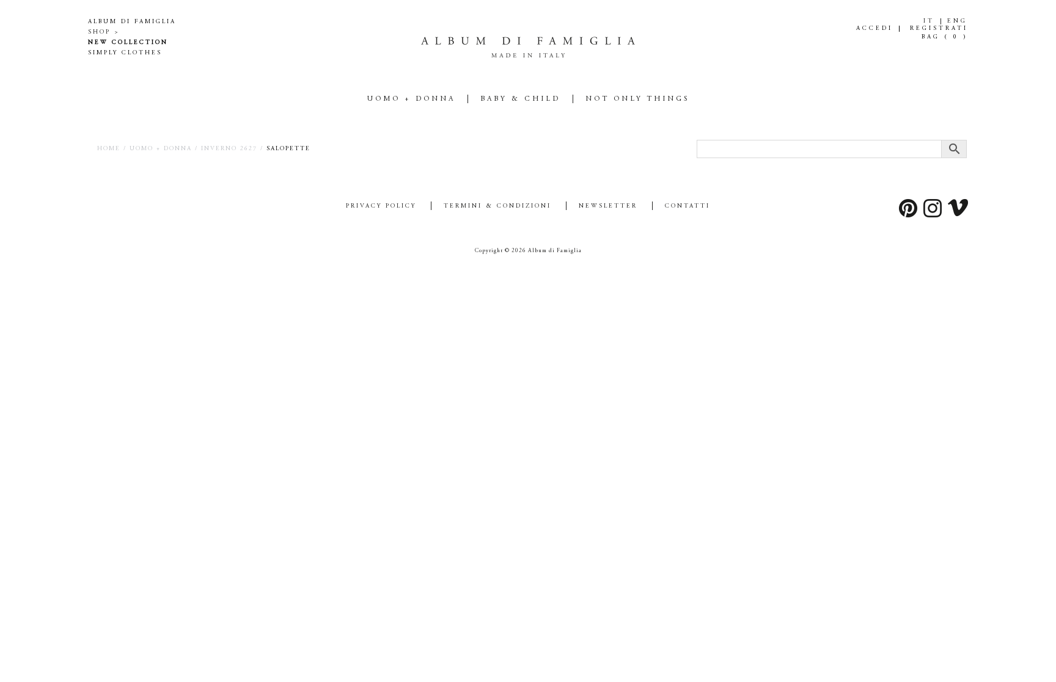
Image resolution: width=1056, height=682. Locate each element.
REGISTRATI (939, 29)
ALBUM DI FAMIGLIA (132, 22)
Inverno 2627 (229, 149)
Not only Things (637, 99)
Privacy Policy (381, 206)
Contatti (687, 206)
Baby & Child (520, 99)
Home (108, 149)
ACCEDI (874, 29)
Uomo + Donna (411, 99)
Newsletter (608, 206)
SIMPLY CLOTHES (125, 53)
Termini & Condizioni (497, 206)
